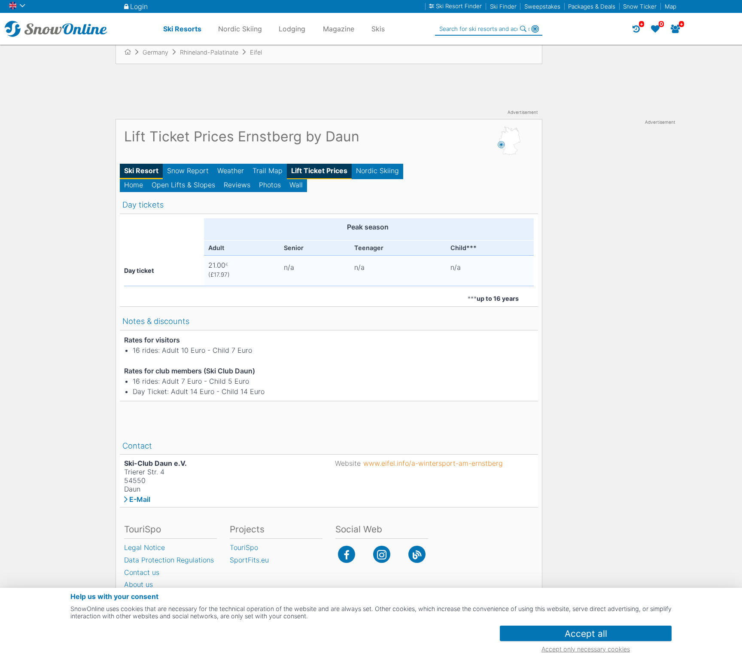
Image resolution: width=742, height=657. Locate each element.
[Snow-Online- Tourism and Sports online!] (131, 52)
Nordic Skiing (377, 170)
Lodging (292, 28)
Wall (296, 184)
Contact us (141, 572)
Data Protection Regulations (169, 560)
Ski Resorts (182, 28)
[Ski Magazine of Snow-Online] (417, 554)
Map (670, 6)
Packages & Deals (591, 6)
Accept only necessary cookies (585, 649)
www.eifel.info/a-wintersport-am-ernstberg (433, 463)
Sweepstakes (542, 6)
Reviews (237, 184)
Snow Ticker (640, 6)
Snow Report (188, 170)
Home (133, 184)
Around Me (535, 28)
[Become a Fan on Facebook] (346, 554)
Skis (378, 28)
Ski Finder (503, 6)
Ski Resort (141, 170)
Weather (230, 170)
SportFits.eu (249, 560)
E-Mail (139, 499)
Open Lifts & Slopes (183, 184)
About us (138, 584)
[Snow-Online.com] (55, 29)
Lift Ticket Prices (319, 170)
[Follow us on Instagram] (381, 554)
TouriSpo (244, 547)
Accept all (586, 633)
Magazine (338, 28)
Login (139, 6)
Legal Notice (144, 547)
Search (523, 28)
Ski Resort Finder (459, 6)
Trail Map (267, 170)
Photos (270, 184)
